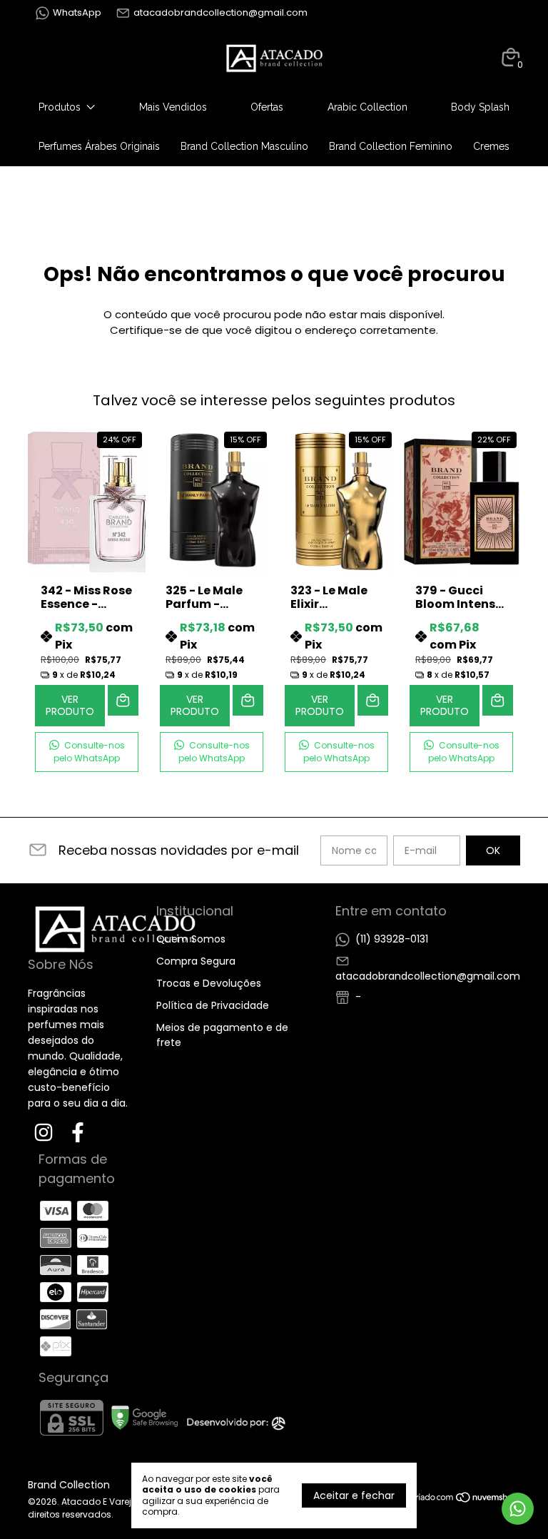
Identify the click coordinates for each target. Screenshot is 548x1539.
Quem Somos (190, 939)
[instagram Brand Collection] (43, 1133)
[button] (86, 752)
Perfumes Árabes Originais (99, 146)
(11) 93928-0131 (391, 939)
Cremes (491, 146)
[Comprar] (123, 700)
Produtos (60, 107)
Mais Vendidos (173, 107)
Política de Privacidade (212, 1005)
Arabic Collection (367, 107)
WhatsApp (77, 12)
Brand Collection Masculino (244, 146)
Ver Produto (70, 705)
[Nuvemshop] (465, 1500)
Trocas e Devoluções (208, 983)
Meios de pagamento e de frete (222, 1035)
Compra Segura (195, 961)
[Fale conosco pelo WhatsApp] (518, 1509)
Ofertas (266, 107)
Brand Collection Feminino (390, 146)
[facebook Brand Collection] (77, 1133)
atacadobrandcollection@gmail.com (220, 12)
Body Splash (480, 107)
